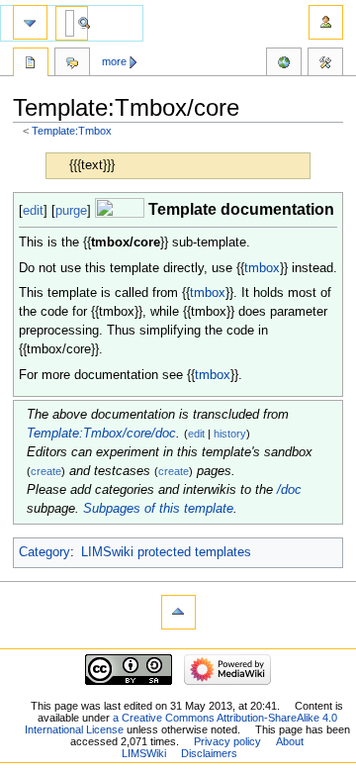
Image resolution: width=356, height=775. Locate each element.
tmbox (262, 268)
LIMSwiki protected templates (166, 552)
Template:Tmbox (72, 131)
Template (30, 64)
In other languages (284, 64)
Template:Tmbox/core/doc (101, 433)
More (114, 61)
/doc (289, 490)
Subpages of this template (158, 509)
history (230, 433)
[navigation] (30, 22)
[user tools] (326, 22)
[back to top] (178, 612)
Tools (325, 64)
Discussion (72, 64)
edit (33, 211)
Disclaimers (209, 753)
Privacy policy (227, 741)
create (46, 471)
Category (44, 552)
